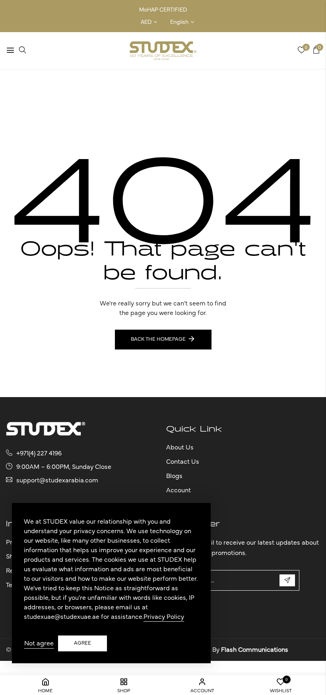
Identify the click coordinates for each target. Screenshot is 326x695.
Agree (82, 643)
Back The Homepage (158, 339)
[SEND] (287, 580)
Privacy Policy (164, 617)
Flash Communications (254, 650)
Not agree (39, 643)
